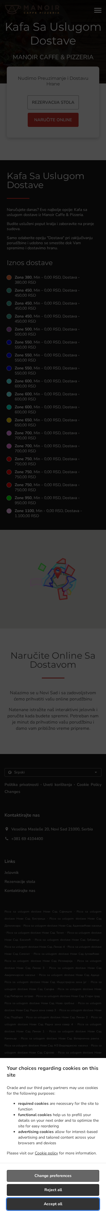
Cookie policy (46, 1153)
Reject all (53, 1189)
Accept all (53, 1204)
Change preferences (53, 1175)
